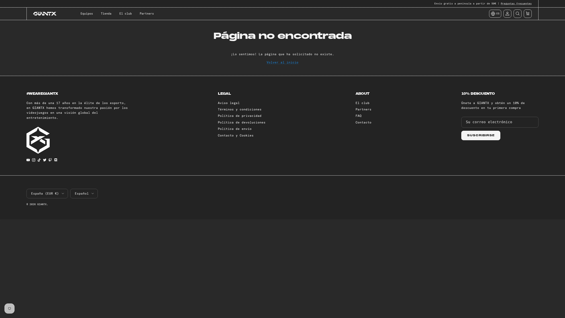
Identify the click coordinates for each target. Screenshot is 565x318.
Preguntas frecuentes (516, 3)
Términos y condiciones (240, 109)
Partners (147, 13)
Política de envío (235, 129)
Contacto (363, 122)
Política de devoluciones (242, 122)
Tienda (106, 13)
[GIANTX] (44, 13)
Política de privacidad (240, 116)
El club (125, 13)
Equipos (87, 13)
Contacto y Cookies (236, 135)
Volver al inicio (282, 62)
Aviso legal (229, 103)
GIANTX (42, 204)
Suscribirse (481, 135)
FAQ (359, 116)
